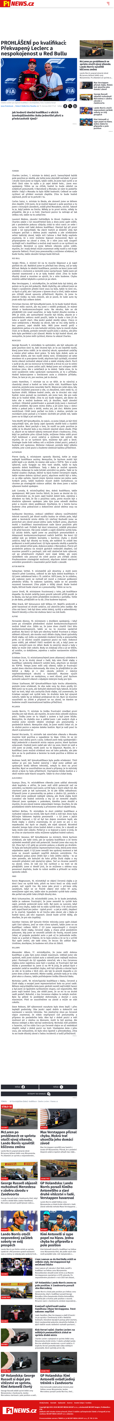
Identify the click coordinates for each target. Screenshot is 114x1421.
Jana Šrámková (7, 106)
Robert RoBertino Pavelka (26, 106)
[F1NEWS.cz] (17, 3)
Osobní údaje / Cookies (82, 1403)
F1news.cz (54, 1101)
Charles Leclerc (43, 1101)
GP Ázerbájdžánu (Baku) (19, 1101)
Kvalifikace (33, 1101)
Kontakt (53, 1403)
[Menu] (108, 3)
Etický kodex (44, 1403)
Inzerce (69, 1403)
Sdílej (17, 1087)
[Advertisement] (47, 146)
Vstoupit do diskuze (36, 1094)
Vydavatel (61, 1403)
